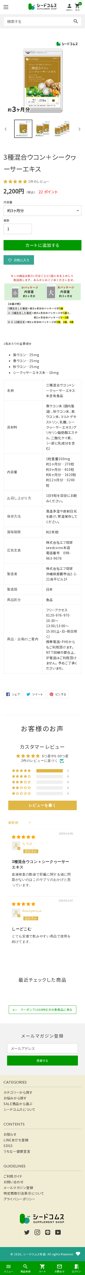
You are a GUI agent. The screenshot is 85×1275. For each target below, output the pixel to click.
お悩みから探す (15, 1098)
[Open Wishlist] (78, 1253)
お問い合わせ (14, 1182)
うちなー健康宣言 (17, 1151)
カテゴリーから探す (18, 1092)
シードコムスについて (20, 1109)
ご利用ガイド (13, 1176)
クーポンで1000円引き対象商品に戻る (46, 1009)
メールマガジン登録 (18, 1187)
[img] (23, 837)
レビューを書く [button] (42, 805)
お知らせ (10, 1134)
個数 (6, 220)
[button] (16, 181)
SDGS (8, 1145)
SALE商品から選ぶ (18, 1103)
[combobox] (42, 21)
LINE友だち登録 (16, 1140)
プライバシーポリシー (19, 1199)
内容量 (8, 202)
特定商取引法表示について (24, 1193)
